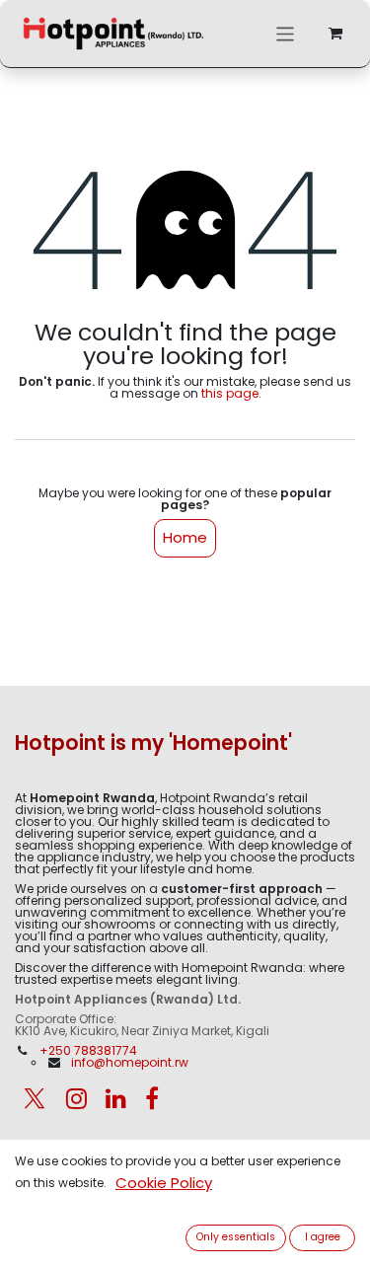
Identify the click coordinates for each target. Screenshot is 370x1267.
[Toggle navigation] (285, 33)
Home (185, 537)
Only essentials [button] (235, 1237)
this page (230, 393)
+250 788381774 (89, 1050)
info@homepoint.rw (129, 1062)
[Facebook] (152, 1098)
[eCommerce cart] (335, 33)
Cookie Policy (163, 1182)
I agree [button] (322, 1237)
